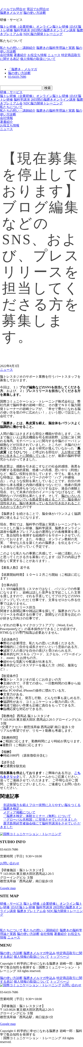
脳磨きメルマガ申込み (39, 953)
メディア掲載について (19, 812)
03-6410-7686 (17, 76)
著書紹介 (20, 55)
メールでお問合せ (13, 9)
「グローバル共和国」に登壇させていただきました (40, 819)
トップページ (59, 956)
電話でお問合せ (38, 9)
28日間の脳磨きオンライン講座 (53, 30)
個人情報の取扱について (38, 59)
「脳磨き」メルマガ (22, 69)
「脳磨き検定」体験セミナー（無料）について (37, 816)
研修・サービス (11, 92)
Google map (8, 888)
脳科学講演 (22, 30)
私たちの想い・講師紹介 (17, 48)
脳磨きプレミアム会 (31, 911)
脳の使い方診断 (19, 73)
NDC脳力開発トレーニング (43, 34)
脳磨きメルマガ (11, 12)
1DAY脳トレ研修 (22, 907)
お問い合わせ (9, 863)
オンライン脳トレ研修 (52, 26)
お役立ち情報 (37, 55)
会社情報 (6, 55)
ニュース (54, 55)
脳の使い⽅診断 (34, 12)
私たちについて (11, 107)
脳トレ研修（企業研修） (17, 26)
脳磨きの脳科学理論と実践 (55, 48)
